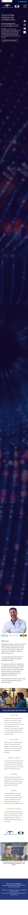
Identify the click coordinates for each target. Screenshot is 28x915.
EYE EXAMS (14, 715)
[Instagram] (24, 25)
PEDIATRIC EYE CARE (14, 809)
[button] (25, 859)
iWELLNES (14, 774)
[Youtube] (24, 28)
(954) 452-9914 (23, 1)
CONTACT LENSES (14, 758)
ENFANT (14, 790)
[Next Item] (25, 698)
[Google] (24, 32)
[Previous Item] (3, 698)
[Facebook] (24, 21)
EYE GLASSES (13, 739)
